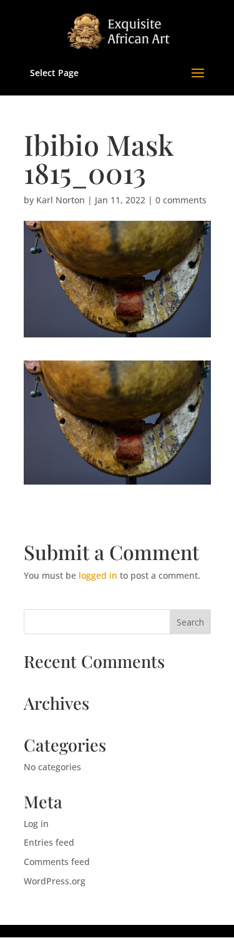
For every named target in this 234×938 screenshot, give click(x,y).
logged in (98, 575)
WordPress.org (54, 881)
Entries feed (49, 842)
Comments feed (57, 862)
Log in (36, 823)
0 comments (181, 200)
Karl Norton (60, 200)
